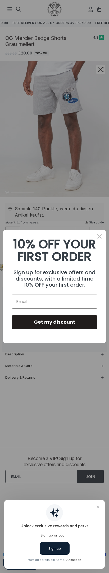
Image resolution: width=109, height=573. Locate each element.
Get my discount (54, 322)
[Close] (99, 236)
